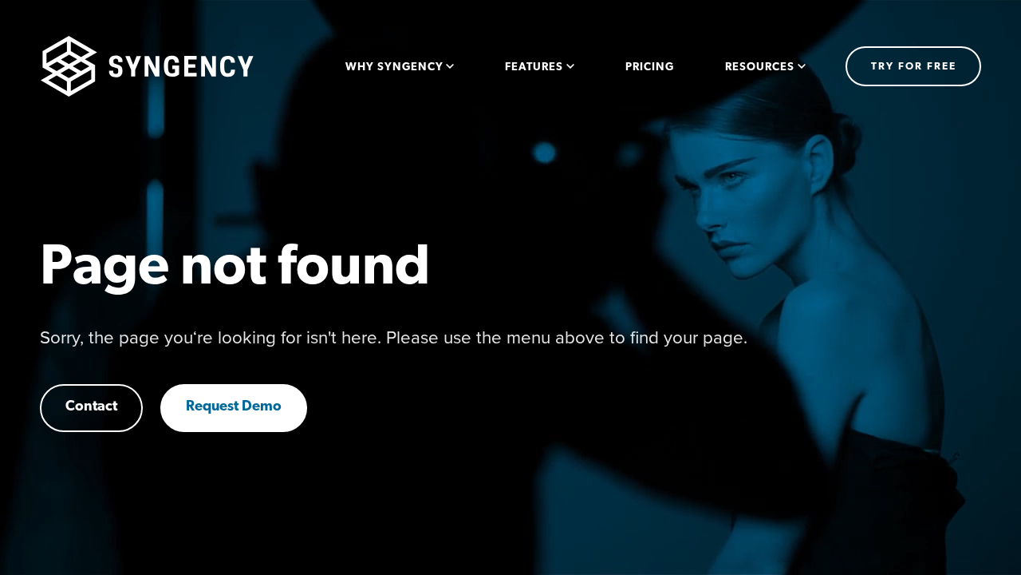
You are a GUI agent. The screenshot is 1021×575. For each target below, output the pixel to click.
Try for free (913, 66)
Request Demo (234, 407)
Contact (91, 407)
